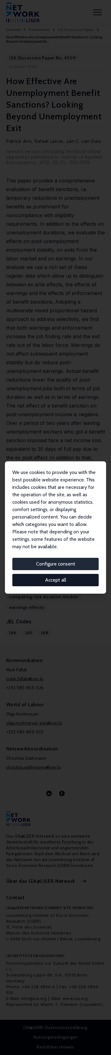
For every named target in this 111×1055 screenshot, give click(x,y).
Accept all (55, 580)
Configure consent (55, 564)
